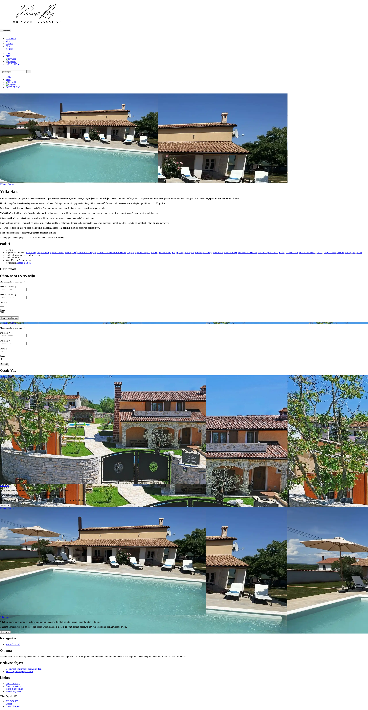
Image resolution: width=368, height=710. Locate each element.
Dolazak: (5, 333)
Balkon (68, 252)
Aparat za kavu (57, 252)
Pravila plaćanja (13, 683)
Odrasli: (3, 348)
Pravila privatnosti (14, 686)
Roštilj (282, 252)
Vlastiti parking (344, 252)
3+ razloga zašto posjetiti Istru (19, 671)
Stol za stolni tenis (307, 252)
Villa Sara (4, 617)
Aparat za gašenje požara (37, 252)
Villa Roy (4, 485)
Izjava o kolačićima (14, 689)
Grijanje (130, 252)
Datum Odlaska (8, 294)
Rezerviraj (5, 505)
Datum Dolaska (8, 286)
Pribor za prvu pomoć (268, 252)
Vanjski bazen (330, 252)
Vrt (353, 252)
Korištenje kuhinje (203, 252)
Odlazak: (5, 341)
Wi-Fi (359, 252)
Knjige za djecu (186, 252)
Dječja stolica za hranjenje (84, 252)
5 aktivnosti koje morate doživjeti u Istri (24, 669)
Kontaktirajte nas (13, 691)
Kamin (154, 252)
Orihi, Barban (6, 376)
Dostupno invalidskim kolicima (111, 252)
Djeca (2, 310)
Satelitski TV (292, 252)
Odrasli (3, 302)
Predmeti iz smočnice (247, 252)
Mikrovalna (218, 252)
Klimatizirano (165, 252)
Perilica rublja (230, 252)
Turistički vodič (13, 644)
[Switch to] (11, 59)
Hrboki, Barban (7, 184)
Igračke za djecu (142, 252)
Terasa (319, 252)
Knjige (175, 252)
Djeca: (3, 356)
